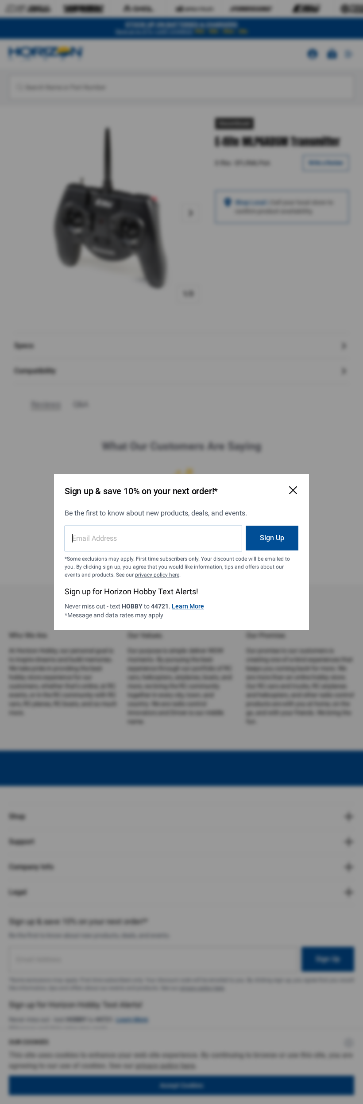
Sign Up (272, 538)
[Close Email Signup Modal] (293, 490)
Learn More (188, 606)
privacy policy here (157, 575)
